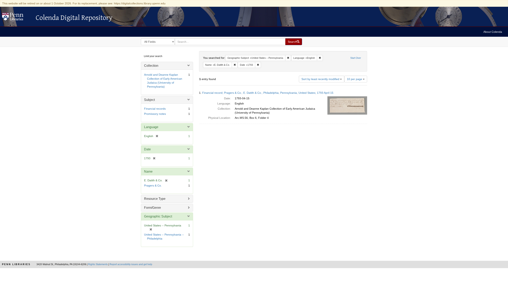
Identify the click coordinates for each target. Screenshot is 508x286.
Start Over (355, 58)
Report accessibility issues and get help (131, 264)
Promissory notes (155, 113)
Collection (151, 65)
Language (151, 127)
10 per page (355, 79)
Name (148, 171)
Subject (149, 99)
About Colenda (492, 31)
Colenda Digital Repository (17, 18)
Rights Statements (98, 264)
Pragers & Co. (153, 185)
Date (147, 149)
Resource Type (154, 198)
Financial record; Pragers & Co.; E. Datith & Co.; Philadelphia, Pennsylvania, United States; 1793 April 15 (267, 92)
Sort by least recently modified (320, 79)
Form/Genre (152, 207)
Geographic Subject (158, 216)
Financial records (155, 108)
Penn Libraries (16, 264)
